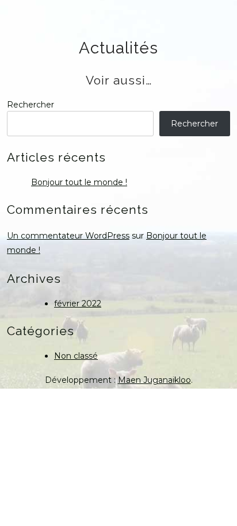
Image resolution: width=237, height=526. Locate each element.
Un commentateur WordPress (68, 236)
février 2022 (77, 303)
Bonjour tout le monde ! (79, 182)
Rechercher (30, 104)
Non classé (76, 356)
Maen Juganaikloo (154, 380)
